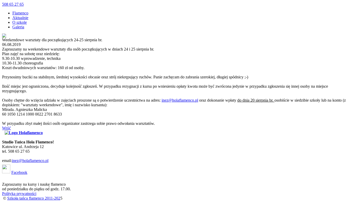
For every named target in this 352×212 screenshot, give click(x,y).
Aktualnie (20, 17)
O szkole (19, 22)
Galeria (18, 27)
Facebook (19, 172)
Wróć (6, 128)
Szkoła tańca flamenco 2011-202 (33, 198)
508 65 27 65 (13, 4)
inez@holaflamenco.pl (180, 100)
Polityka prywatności (19, 193)
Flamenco (20, 13)
